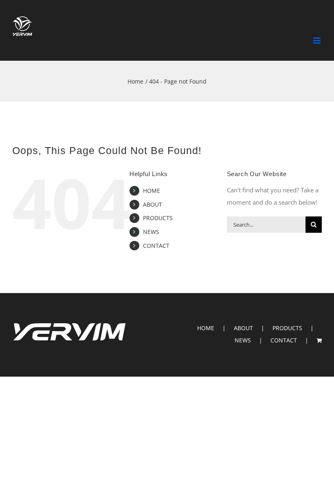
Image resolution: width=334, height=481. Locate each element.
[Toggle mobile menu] (317, 40)
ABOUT (152, 204)
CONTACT (156, 245)
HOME (151, 190)
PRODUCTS (158, 218)
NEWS (151, 232)
